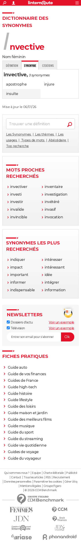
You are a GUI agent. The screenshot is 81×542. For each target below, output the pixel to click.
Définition (12, 65)
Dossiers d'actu (21, 322)
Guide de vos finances (27, 374)
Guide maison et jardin (27, 413)
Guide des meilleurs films (30, 419)
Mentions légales (30, 486)
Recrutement (61, 477)
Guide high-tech (22, 387)
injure (49, 84)
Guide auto (17, 367)
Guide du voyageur (24, 458)
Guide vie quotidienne (27, 445)
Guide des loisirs (22, 406)
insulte (12, 94)
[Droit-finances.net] (59, 519)
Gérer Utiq (70, 481)
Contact (16, 477)
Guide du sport (21, 432)
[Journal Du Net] (21, 519)
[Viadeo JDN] (59, 528)
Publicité (71, 472)
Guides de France (23, 380)
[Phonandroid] (59, 537)
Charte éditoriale (53, 472)
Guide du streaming (25, 439)
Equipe (36, 472)
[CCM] (59, 510)
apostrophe (16, 84)
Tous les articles (33, 477)
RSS (48, 477)
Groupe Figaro (52, 486)
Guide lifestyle (20, 400)
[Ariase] (21, 536)
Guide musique (21, 426)
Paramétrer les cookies (48, 481)
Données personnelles (17, 481)
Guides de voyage (23, 452)
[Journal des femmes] (21, 510)
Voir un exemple (61, 322)
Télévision (17, 328)
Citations (48, 65)
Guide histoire (20, 393)
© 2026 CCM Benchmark (40, 490)
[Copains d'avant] (21, 528)
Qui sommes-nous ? (16, 472)
